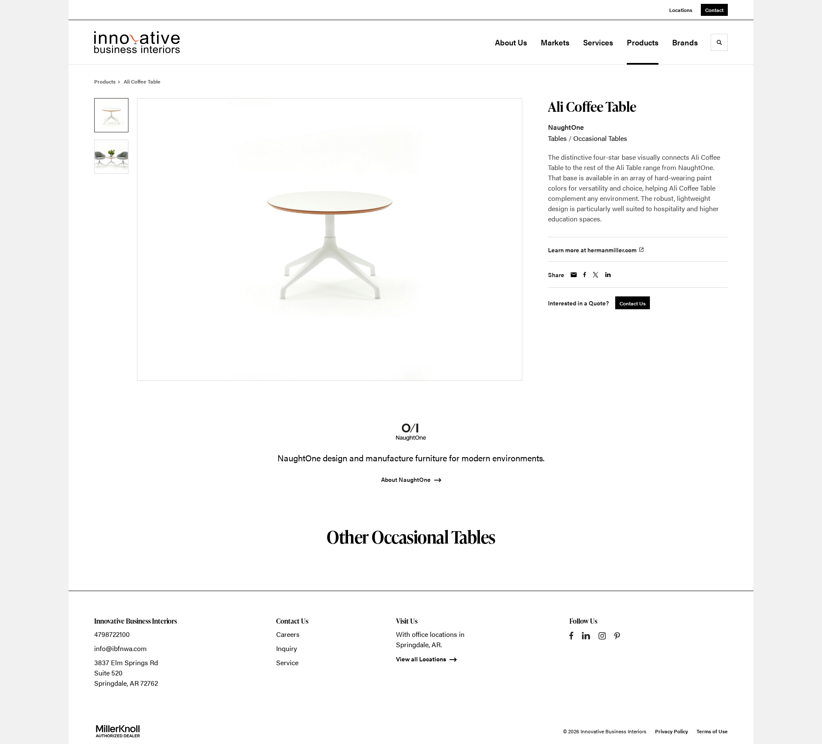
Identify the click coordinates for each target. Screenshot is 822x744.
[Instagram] (602, 635)
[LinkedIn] (586, 635)
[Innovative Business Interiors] (137, 42)
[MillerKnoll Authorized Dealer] (117, 731)
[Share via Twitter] (596, 275)
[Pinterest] (617, 635)
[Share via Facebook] (584, 274)
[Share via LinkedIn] (608, 274)
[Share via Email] (574, 274)
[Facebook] (571, 635)
